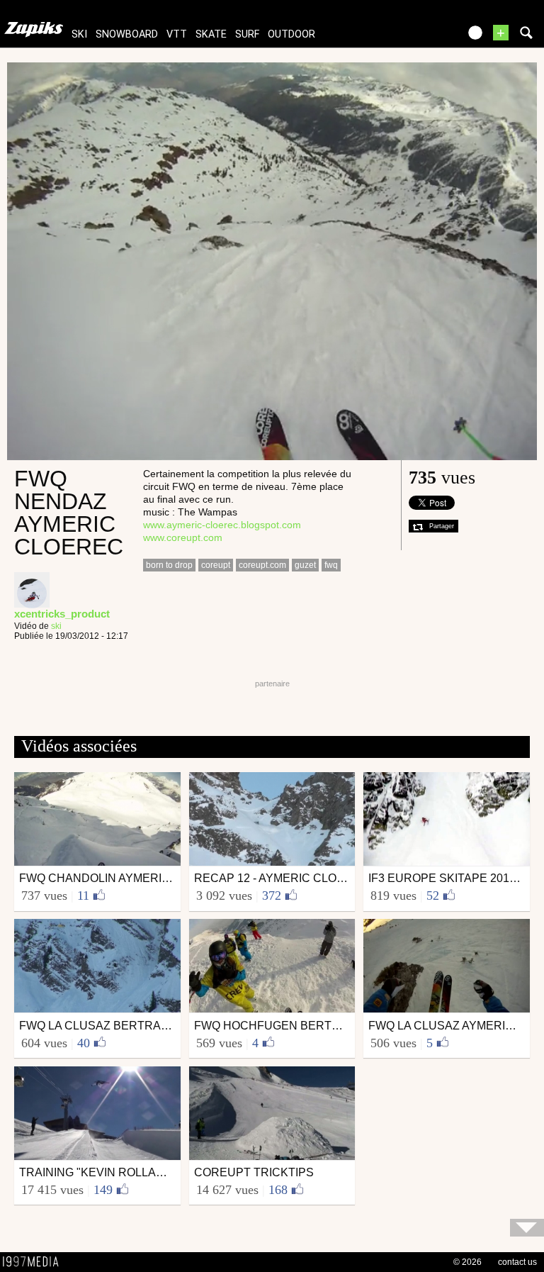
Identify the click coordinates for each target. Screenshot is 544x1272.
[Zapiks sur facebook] (418, 37)
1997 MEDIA (34, 1262)
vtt (176, 34)
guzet (305, 565)
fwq (331, 565)
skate (211, 34)
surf (247, 34)
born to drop (169, 565)
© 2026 (467, 1262)
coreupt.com (262, 565)
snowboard (127, 34)
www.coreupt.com (182, 537)
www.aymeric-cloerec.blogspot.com (222, 524)
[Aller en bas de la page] (527, 1228)
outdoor (291, 34)
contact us (517, 1262)
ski (79, 34)
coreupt (215, 565)
